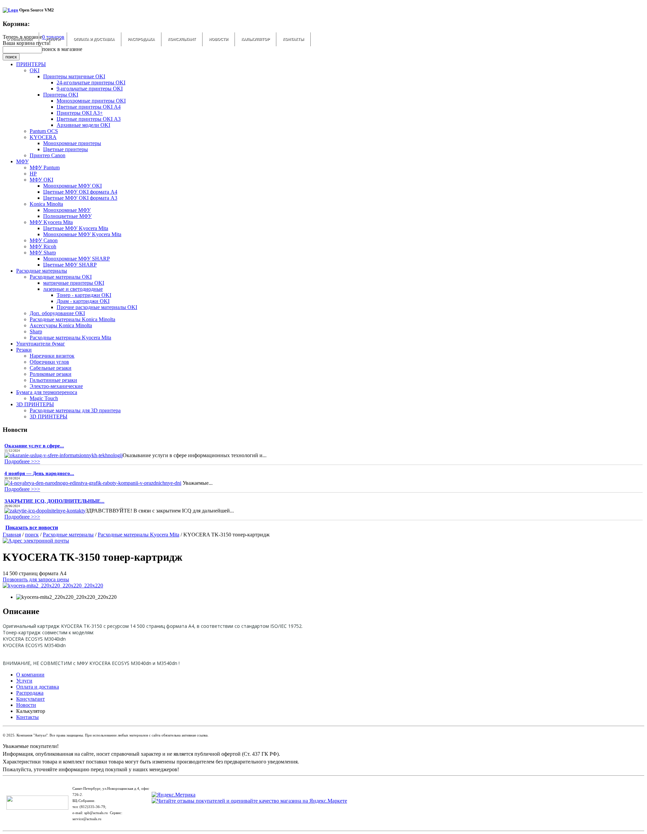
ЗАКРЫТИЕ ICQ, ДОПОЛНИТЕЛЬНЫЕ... (54, 501)
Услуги (52, 39)
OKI (34, 70)
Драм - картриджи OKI (83, 301)
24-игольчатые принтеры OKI (91, 82)
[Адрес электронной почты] (36, 541)
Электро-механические (56, 386)
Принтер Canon (47, 155)
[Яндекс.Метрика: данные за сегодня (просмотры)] (173, 795)
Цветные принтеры (65, 149)
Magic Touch (44, 398)
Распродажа (141, 39)
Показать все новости (31, 527)
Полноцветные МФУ (67, 216)
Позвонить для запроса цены (36, 579)
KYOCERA (43, 137)
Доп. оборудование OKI (57, 313)
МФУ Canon (44, 240)
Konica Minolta (46, 204)
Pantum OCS (44, 131)
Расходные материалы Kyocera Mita (70, 337)
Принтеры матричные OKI (74, 76)
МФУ (22, 161)
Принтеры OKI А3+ (80, 113)
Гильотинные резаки (53, 380)
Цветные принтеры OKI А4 (89, 107)
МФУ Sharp (43, 252)
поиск (32, 534)
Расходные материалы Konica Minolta (72, 319)
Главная (12, 534)
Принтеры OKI (60, 95)
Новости (218, 39)
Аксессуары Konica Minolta (61, 325)
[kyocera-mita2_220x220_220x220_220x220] (53, 585)
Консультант (182, 39)
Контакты (293, 39)
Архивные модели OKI (83, 125)
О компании (19, 39)
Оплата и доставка (94, 39)
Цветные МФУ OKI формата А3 (80, 198)
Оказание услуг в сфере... (34, 445)
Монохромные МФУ (67, 210)
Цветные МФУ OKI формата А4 (80, 192)
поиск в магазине (62, 49)
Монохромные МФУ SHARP (76, 258)
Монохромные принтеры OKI (91, 101)
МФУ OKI (41, 180)
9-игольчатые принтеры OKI (90, 88)
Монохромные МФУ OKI (72, 186)
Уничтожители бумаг (40, 343)
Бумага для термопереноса (46, 392)
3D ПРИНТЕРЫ (35, 404)
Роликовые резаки (50, 374)
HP (33, 173)
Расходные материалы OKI (61, 277)
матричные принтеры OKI (73, 283)
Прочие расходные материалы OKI (97, 307)
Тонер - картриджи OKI (84, 295)
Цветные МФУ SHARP (70, 265)
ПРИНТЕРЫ (31, 64)
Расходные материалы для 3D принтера (75, 410)
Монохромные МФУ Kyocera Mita (82, 234)
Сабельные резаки (50, 368)
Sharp (36, 331)
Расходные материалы (41, 271)
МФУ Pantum (45, 167)
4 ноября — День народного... (39, 473)
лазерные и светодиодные (73, 289)
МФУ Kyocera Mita (51, 222)
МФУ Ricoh (43, 246)
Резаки (24, 350)
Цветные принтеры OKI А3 (89, 119)
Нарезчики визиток (52, 356)
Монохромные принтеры (72, 143)
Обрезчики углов (49, 362)
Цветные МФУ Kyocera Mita (75, 228)
